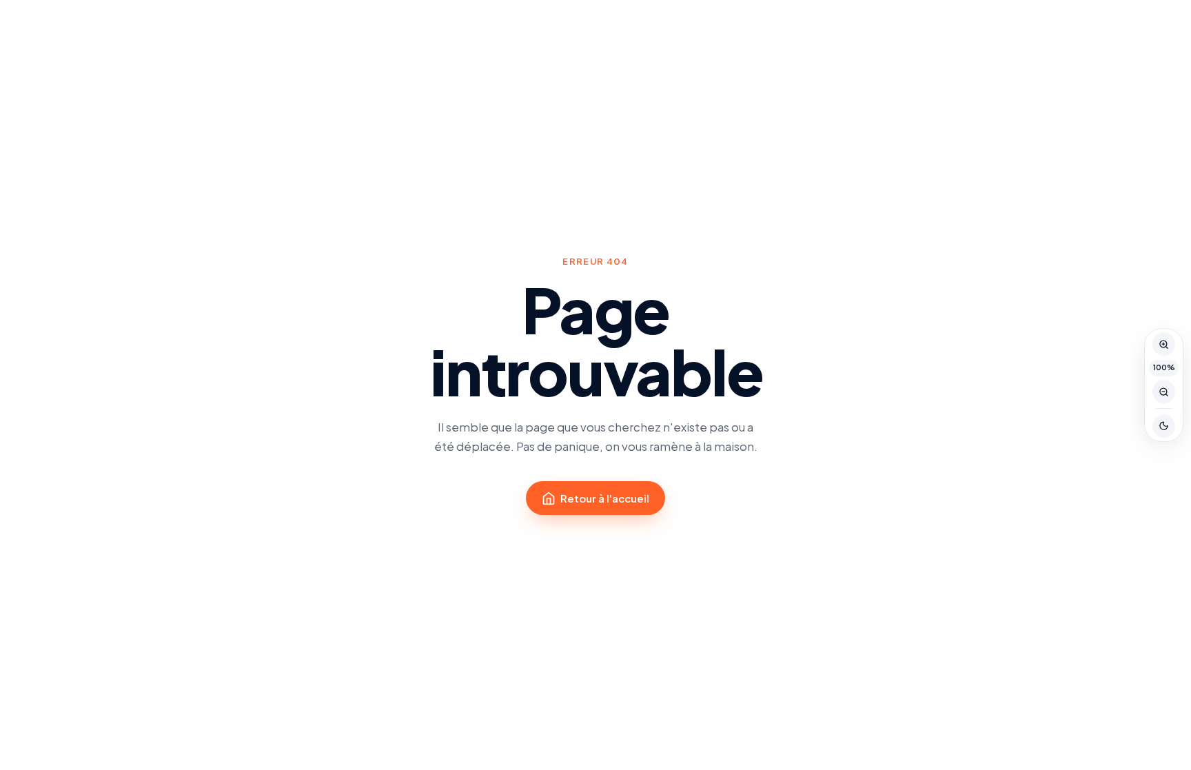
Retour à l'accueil (604, 498)
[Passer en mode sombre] (1164, 426)
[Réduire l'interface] (1164, 391)
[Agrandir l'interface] (1164, 344)
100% (1164, 367)
